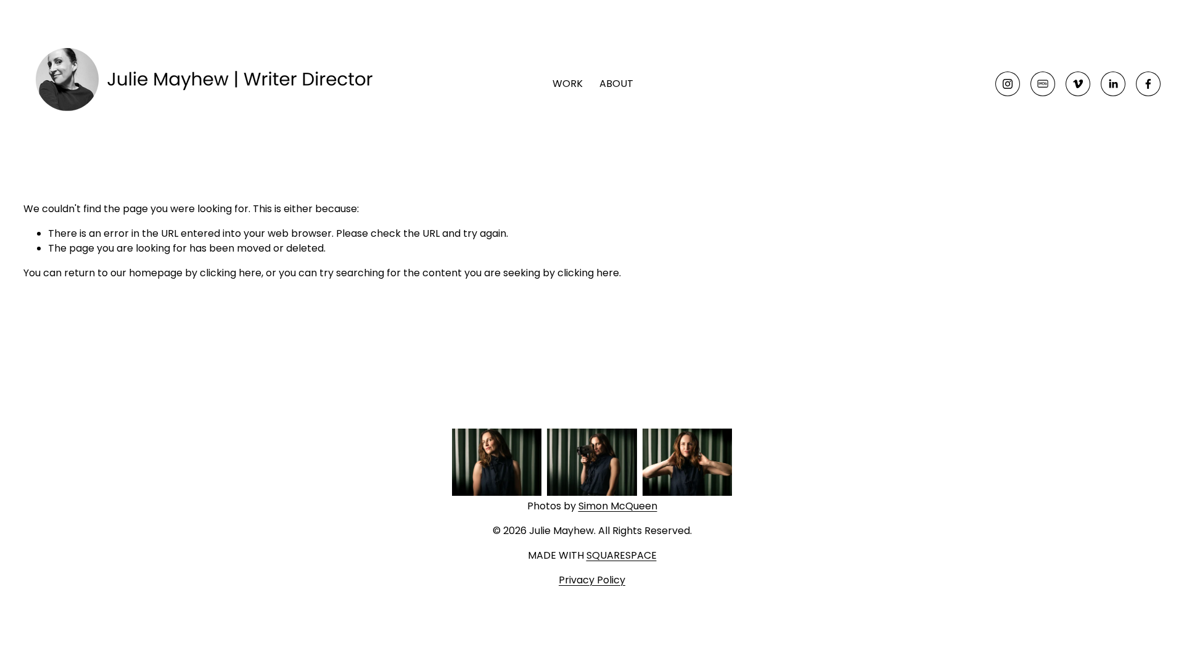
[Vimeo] (1078, 84)
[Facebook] (1148, 84)
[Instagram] (1007, 84)
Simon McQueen (617, 506)
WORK (568, 83)
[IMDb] (1042, 84)
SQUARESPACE (621, 555)
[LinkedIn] (1113, 84)
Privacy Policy (592, 580)
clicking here (230, 273)
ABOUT (616, 83)
